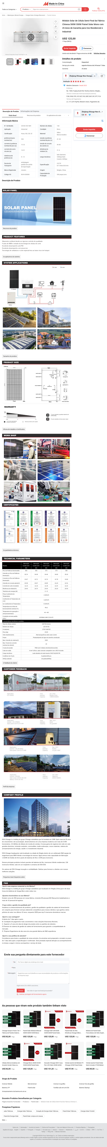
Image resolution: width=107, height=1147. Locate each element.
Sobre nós (15, 1127)
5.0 (83, 115)
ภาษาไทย (99, 1130)
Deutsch (61, 1130)
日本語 (88, 1130)
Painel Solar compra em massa (33, 1116)
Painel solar (31, 1088)
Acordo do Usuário (34, 1127)
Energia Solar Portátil (87, 1111)
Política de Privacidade (48, 1127)
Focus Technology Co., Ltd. (50, 1135)
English (16, 1130)
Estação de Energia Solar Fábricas (47, 1111)
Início (3, 15)
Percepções (91, 1127)
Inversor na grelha (59, 1084)
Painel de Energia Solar (11, 1116)
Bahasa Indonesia (60, 1131)
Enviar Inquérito (70, 48)
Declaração (23, 1127)
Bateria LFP (6, 1088)
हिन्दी (93, 1130)
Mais (4, 1120)
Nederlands (69, 1130)
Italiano (55, 1130)
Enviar (20, 990)
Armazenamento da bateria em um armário (15, 1091)
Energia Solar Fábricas (24, 1111)
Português (30, 1130)
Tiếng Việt (50, 1131)
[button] (64, 115)
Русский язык (46, 1130)
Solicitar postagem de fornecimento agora (31, 994)
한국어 (82, 1130)
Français (38, 1130)
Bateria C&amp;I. (84, 1088)
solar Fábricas (8, 1111)
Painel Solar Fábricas (69, 1111)
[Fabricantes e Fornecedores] (53, 4)
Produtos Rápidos (81, 1127)
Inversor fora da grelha (86, 1084)
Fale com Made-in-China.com (65, 1127)
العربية (76, 1130)
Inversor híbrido (7, 1084)
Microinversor (32, 1084)
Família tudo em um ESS (61, 1088)
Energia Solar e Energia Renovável (35, 15)
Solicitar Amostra (99, 53)
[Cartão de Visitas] (102, 120)
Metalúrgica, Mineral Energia (15, 15)
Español (23, 1130)
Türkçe (43, 1131)
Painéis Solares (51, 15)
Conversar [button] (87, 48)
